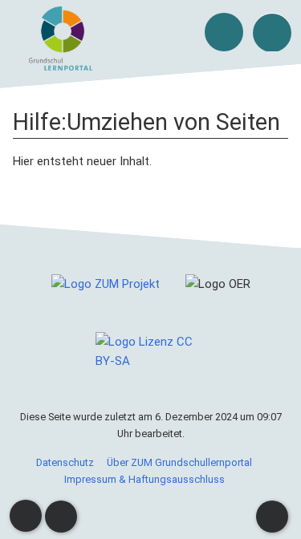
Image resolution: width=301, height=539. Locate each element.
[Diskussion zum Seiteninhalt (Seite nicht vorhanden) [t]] (26, 516)
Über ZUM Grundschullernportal (179, 462)
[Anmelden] (224, 32)
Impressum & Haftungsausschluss (144, 479)
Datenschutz (65, 462)
